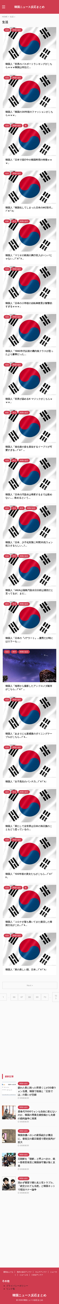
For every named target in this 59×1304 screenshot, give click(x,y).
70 (45, 997)
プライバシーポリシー (17, 1285)
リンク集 (10, 1288)
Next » (30, 985)
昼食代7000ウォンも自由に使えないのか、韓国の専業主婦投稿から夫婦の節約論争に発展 (37, 1115)
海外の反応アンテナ (24, 1272)
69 (37, 997)
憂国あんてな (8, 1272)
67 (22, 997)
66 (14, 997)
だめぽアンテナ (37, 1275)
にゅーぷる (24, 1275)
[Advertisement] (29, 1044)
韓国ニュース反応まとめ (29, 7)
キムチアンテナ (41, 1272)
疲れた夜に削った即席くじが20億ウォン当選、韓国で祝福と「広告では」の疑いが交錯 (37, 1091)
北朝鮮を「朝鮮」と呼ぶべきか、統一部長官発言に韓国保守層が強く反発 (36, 1162)
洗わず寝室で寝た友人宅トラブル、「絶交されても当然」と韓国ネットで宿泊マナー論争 (36, 1186)
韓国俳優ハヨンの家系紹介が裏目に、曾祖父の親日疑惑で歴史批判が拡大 (36, 1138)
